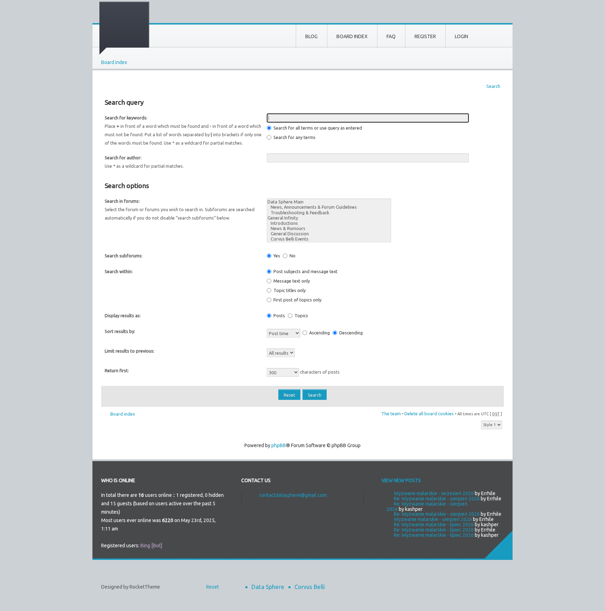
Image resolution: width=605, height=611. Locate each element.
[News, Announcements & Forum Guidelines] (328, 207)
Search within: (119, 271)
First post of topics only (296, 299)
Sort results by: (120, 331)
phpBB (278, 445)
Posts (278, 315)
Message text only (291, 280)
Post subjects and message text (305, 271)
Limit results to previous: (129, 350)
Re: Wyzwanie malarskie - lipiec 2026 (434, 524)
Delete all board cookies (429, 413)
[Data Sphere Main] (328, 201)
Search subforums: (123, 255)
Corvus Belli (309, 586)
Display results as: (123, 315)
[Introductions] (328, 223)
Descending (350, 332)
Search (493, 86)
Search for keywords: (126, 117)
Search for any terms (293, 137)
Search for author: (123, 157)
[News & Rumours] (328, 228)
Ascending (319, 332)
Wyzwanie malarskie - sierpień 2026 (433, 519)
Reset (212, 587)
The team (391, 413)
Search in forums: (122, 201)
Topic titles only (289, 290)
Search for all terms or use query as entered (317, 127)
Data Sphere (267, 586)
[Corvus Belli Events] (328, 239)
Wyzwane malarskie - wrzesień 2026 (434, 493)
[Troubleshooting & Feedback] (328, 212)
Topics (300, 315)
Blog (311, 36)
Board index (114, 62)
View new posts (401, 480)
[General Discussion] (328, 233)
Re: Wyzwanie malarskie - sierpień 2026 (437, 498)
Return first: (117, 370)
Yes (276, 255)
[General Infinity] (328, 218)
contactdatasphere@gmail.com (293, 495)
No (291, 255)
